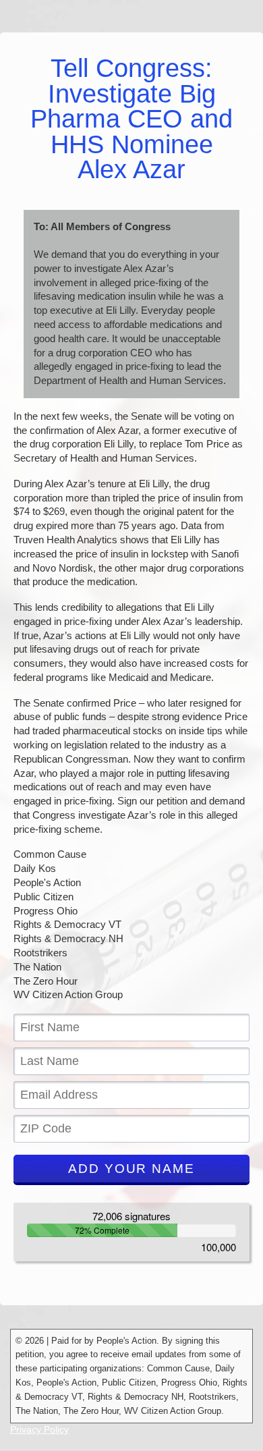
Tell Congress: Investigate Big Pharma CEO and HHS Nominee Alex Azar (131, 119)
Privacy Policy (39, 1430)
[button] (131, 1168)
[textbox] (131, 1027)
